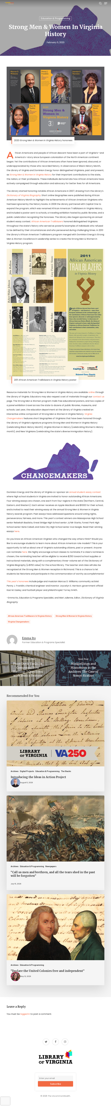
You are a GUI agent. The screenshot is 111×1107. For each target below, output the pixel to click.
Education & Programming (55, 18)
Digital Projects (27, 771)
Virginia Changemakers (18, 622)
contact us (98, 396)
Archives (15, 771)
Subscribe (55, 1084)
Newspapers (50, 866)
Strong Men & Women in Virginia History (31, 174)
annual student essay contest (85, 492)
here (16, 531)
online (91, 392)
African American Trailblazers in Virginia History (30, 616)
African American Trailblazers (47, 221)
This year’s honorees (18, 581)
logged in (25, 1014)
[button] (105, 3)
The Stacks (66, 771)
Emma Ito (29, 638)
